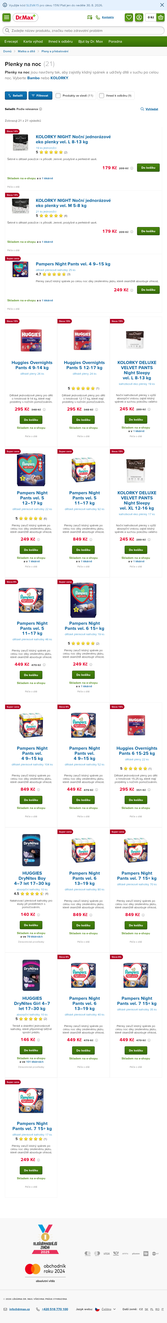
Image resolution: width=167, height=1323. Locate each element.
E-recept (11, 41)
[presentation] (20, 142)
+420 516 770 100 (55, 1309)
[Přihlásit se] (139, 17)
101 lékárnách (35, 1061)
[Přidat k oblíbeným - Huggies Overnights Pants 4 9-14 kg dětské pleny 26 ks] (52, 322)
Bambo (33, 78)
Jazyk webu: (84, 1309)
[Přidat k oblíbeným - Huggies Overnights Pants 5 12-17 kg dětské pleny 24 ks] (105, 322)
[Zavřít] (162, 5)
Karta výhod (33, 41)
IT (163, 1309)
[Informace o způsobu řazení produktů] (41, 109)
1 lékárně (47, 178)
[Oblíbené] (129, 17)
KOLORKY (59, 78)
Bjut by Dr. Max (90, 41)
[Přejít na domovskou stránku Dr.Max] (25, 17)
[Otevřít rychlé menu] (6, 17)
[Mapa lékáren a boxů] (89, 17)
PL (151, 1309)
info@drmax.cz (19, 1309)
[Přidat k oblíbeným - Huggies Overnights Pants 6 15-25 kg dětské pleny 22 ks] (157, 707)
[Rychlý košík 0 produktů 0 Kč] (160, 17)
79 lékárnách (35, 936)
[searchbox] (83, 30)
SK (146, 1309)
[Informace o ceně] (132, 168)
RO (157, 1309)
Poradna (115, 41)
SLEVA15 (32, 5)
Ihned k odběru (60, 41)
